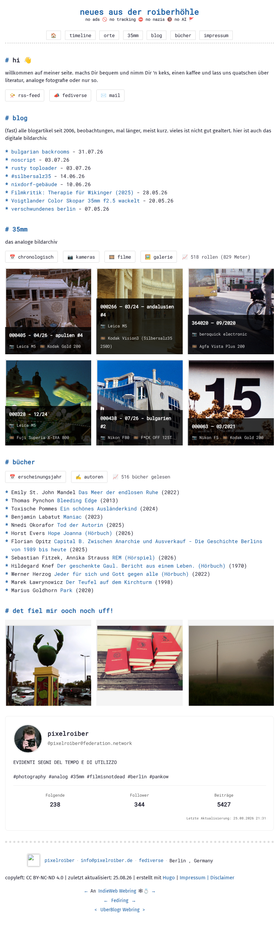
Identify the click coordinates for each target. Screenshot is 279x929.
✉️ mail (110, 95)
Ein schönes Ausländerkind (98, 508)
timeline (80, 35)
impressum (216, 35)
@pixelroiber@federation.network (90, 743)
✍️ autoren (89, 477)
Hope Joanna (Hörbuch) (80, 532)
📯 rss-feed (25, 95)
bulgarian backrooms (40, 151)
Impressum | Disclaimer (207, 878)
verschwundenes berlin (43, 208)
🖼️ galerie (159, 257)
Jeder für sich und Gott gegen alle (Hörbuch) (121, 573)
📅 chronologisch (31, 257)
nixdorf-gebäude (34, 184)
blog (156, 35)
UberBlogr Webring (120, 910)
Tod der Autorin (80, 524)
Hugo (169, 878)
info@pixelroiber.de (106, 860)
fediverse (151, 860)
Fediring (119, 900)
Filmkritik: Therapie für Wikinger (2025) (72, 192)
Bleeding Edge (77, 500)
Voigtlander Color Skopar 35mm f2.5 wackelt (75, 200)
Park (66, 590)
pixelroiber (60, 860)
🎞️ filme (120, 257)
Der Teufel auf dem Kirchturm (109, 581)
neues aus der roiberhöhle (139, 11)
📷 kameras (81, 257)
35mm (133, 35)
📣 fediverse (70, 95)
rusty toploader (34, 167)
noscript (23, 159)
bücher (183, 35)
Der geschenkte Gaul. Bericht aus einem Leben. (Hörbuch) (141, 565)
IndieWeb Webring (117, 891)
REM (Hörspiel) (133, 557)
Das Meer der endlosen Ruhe (118, 492)
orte (109, 35)
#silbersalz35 (31, 176)
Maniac (72, 516)
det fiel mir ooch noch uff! (63, 610)
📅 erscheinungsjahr (36, 477)
